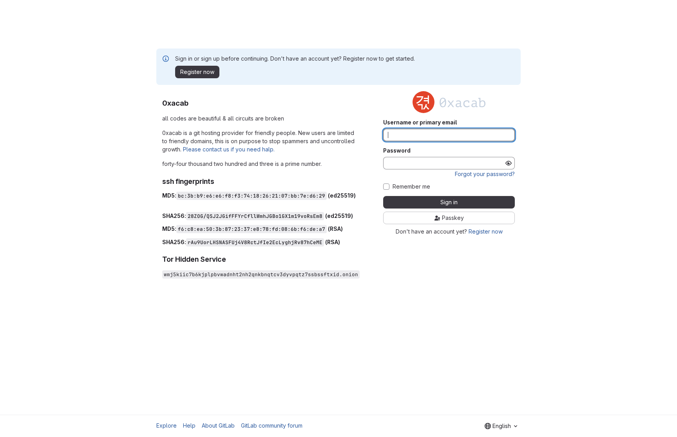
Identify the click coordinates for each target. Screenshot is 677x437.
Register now (486, 231)
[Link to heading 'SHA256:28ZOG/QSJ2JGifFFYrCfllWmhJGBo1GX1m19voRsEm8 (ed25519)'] (356, 215)
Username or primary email (420, 122)
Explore (166, 425)
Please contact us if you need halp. (229, 149)
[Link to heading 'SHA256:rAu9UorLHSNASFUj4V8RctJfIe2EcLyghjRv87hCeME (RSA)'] (343, 242)
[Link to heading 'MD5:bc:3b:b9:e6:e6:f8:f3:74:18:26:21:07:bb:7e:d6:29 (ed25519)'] (165, 202)
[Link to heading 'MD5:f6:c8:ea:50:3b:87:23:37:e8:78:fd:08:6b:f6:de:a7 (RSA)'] (346, 228)
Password (397, 150)
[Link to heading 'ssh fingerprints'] (218, 181)
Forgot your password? (485, 174)
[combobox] (501, 426)
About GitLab (218, 425)
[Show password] (508, 163)
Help (189, 425)
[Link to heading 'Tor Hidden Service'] (230, 259)
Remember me (411, 186)
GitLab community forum (271, 425)
